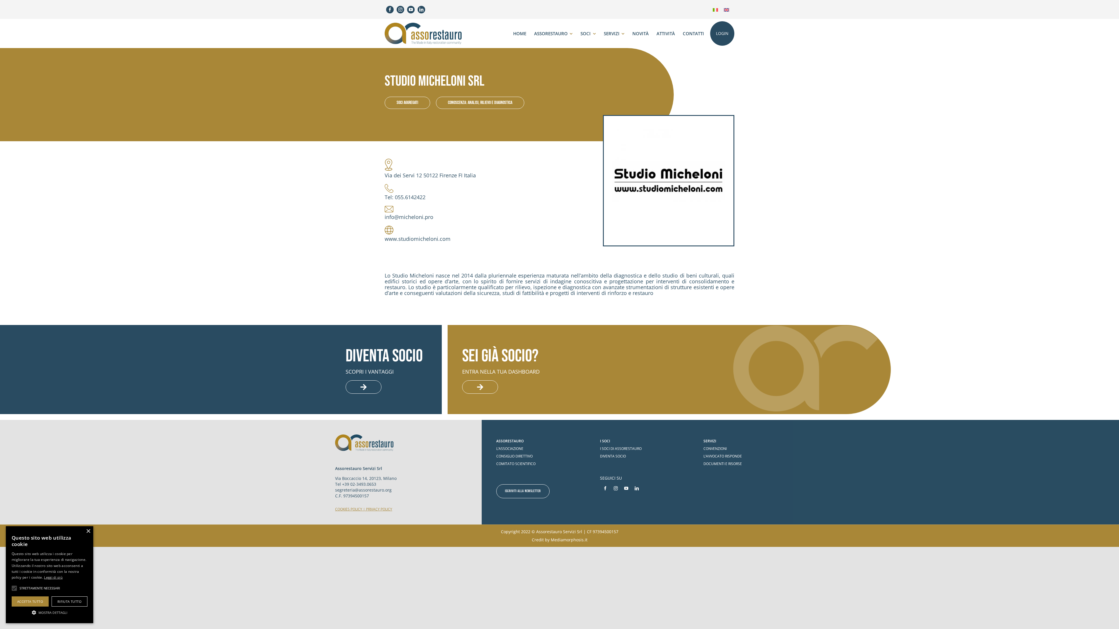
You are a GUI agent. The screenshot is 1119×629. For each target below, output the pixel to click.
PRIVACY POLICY (379, 509)
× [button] (88, 531)
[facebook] (390, 9)
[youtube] (411, 9)
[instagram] (400, 9)
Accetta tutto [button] (30, 601)
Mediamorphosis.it (569, 540)
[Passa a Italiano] (715, 9)
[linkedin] (421, 9)
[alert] (49, 574)
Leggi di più (53, 577)
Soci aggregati (407, 102)
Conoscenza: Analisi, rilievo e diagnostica (480, 102)
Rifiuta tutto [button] (69, 601)
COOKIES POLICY (348, 509)
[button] (49, 612)
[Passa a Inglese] (726, 9)
